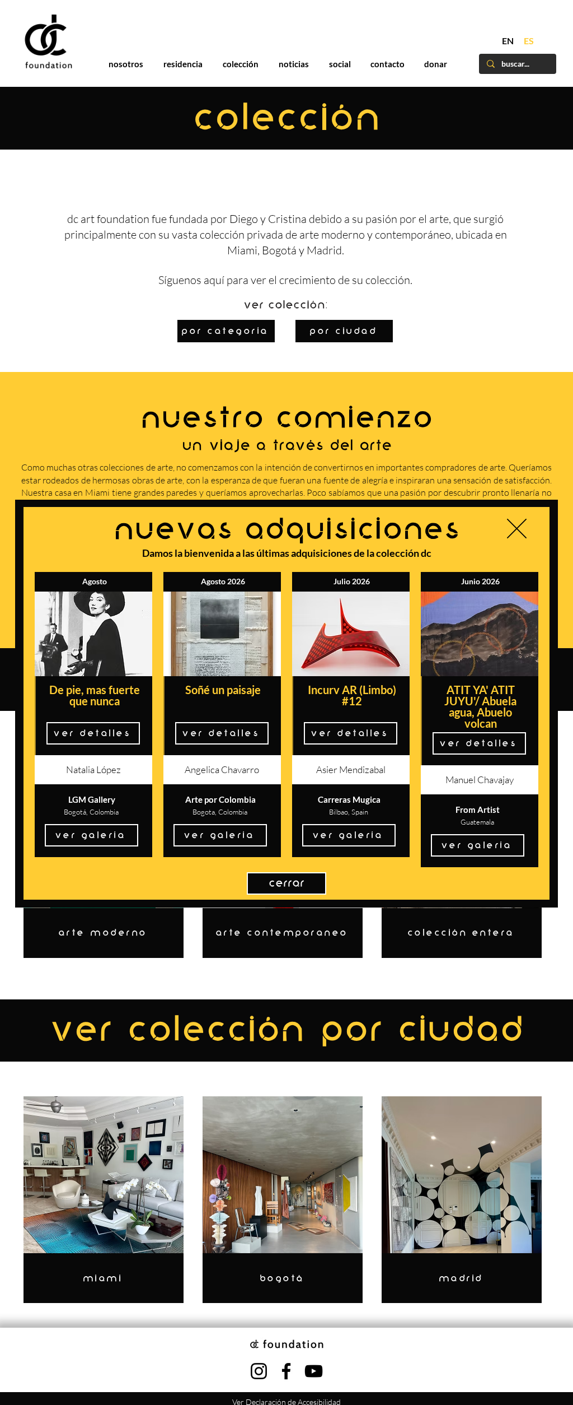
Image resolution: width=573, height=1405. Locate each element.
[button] (517, 528)
